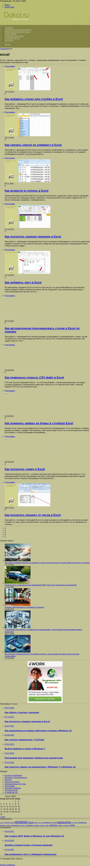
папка (8, 825)
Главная (3, 49)
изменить (47, 822)
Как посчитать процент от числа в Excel (33, 515)
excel (7, 822)
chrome (2, 822)
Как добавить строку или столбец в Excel (34, 99)
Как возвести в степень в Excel (26, 190)
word (31, 822)
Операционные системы (17, 32)
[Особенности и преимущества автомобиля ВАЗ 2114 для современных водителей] (17, 583)
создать (36, 825)
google (12, 823)
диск (36, 823)
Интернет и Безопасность (18, 30)
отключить (82, 822)
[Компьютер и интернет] (19, 24)
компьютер (64, 822)
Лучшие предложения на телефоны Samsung (24, 607)
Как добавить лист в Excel (23, 282)
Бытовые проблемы (13, 775)
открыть (3, 825)
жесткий (40, 822)
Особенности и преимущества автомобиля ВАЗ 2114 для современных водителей (40, 585)
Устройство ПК (12, 38)
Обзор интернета (12, 782)
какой (54, 823)
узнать (60, 825)
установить (66, 825)
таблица (42, 825)
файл (72, 825)
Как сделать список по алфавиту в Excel (33, 144)
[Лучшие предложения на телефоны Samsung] (17, 605)
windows (21, 822)
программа (29, 825)
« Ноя (2, 817)
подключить (15, 825)
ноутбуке (74, 823)
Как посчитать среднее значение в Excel (33, 236)
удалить (53, 825)
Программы (11, 34)
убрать (47, 825)
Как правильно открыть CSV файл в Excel (34, 377)
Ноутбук (9, 41)
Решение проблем (14, 36)
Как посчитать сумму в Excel (25, 469)
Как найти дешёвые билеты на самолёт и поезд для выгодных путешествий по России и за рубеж (47, 563)
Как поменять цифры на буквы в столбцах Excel (39, 423)
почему (22, 825)
